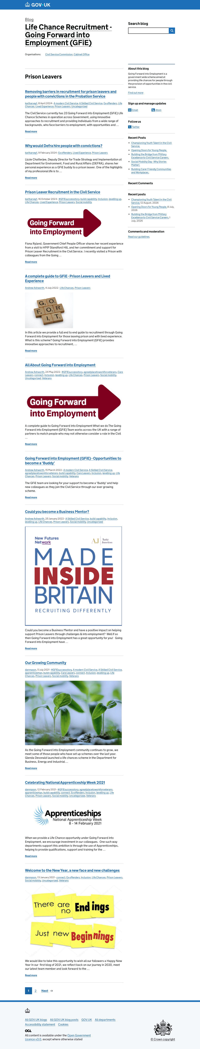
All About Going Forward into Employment (60, 365)
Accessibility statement (40, 1024)
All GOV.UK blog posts (64, 1019)
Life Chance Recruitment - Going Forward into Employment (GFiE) (68, 34)
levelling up (115, 199)
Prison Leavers (62, 106)
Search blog (138, 23)
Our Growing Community (45, 662)
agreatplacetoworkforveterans (100, 371)
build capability (88, 199)
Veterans (47, 378)
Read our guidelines (138, 236)
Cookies (63, 1024)
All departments (105, 1019)
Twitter (136, 126)
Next (44, 991)
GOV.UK (86, 1019)
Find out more (135, 92)
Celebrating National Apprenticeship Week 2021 (65, 782)
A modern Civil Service (66, 103)
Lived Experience (44, 106)
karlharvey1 (31, 103)
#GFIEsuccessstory (69, 199)
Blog (29, 19)
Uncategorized (79, 106)
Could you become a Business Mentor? (57, 511)
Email (135, 110)
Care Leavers (83, 473)
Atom (158, 110)
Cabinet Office (81, 54)
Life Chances (32, 202)
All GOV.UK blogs (36, 1019)
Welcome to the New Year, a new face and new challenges (72, 870)
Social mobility (84, 202)
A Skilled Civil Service (90, 103)
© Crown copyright (163, 1039)
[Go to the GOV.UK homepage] (37, 5)
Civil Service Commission (59, 54)
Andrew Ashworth (34, 287)
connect (38, 375)
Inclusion (103, 199)
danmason (30, 669)
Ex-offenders (110, 103)
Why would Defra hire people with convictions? (63, 145)
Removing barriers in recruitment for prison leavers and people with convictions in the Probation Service (70, 94)
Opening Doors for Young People (148, 150)
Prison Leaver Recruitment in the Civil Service (62, 192)
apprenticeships (33, 672)
